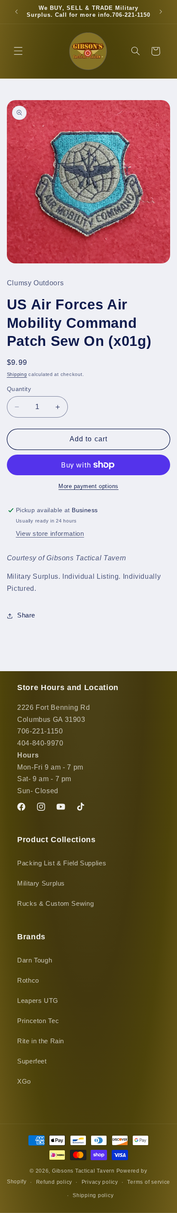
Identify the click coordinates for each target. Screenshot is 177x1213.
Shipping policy (93, 1195)
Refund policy (54, 1182)
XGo (24, 1081)
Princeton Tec (38, 1020)
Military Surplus (41, 883)
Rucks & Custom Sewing (55, 903)
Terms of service (148, 1182)
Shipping (17, 374)
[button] (18, 51)
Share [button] (26, 615)
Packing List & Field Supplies (61, 863)
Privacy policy (100, 1182)
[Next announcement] (160, 11)
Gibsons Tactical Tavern (83, 1170)
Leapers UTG (37, 1000)
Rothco (28, 980)
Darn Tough (34, 960)
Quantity (19, 389)
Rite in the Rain (40, 1041)
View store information (50, 533)
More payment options (88, 486)
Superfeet (32, 1061)
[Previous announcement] (16, 11)
